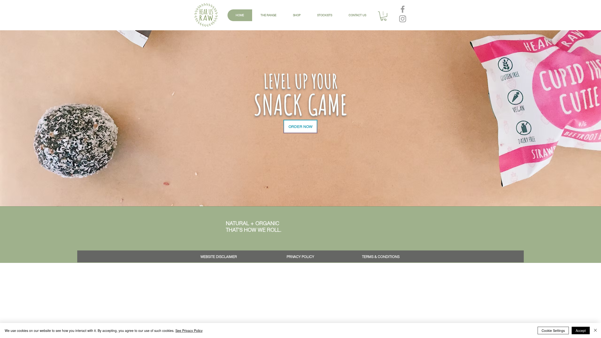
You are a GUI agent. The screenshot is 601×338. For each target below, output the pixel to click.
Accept (581, 330)
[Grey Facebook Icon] (402, 9)
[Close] (595, 330)
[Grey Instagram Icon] (402, 18)
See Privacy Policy (189, 330)
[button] (383, 16)
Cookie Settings (553, 330)
